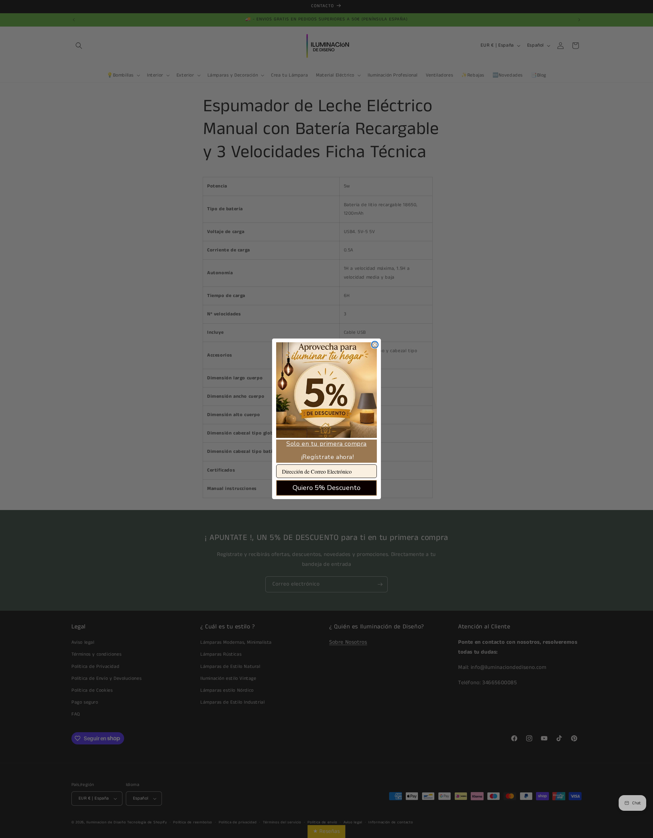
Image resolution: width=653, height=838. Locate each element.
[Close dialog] (374, 344)
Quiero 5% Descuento (326, 487)
